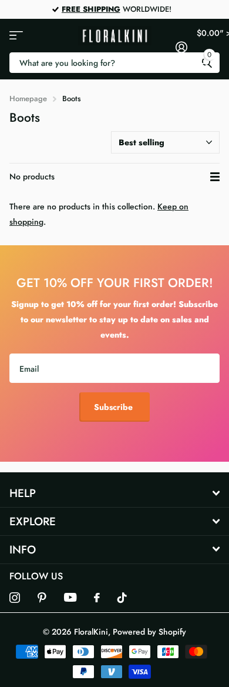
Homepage (28, 98)
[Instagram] (14, 597)
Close (114, 493)
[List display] (215, 176)
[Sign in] (181, 47)
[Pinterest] (42, 597)
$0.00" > (208, 43)
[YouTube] (70, 597)
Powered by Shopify (149, 632)
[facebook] (97, 597)
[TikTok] (122, 597)
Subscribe (114, 407)
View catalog (16, 36)
